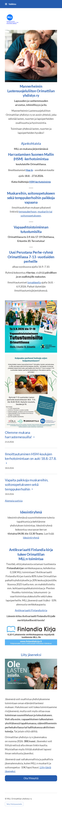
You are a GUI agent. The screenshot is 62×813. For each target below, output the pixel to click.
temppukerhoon (28, 211)
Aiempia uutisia (13, 500)
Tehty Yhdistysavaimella (14, 804)
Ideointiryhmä (31, 537)
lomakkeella (34, 282)
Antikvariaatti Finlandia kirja (31, 610)
